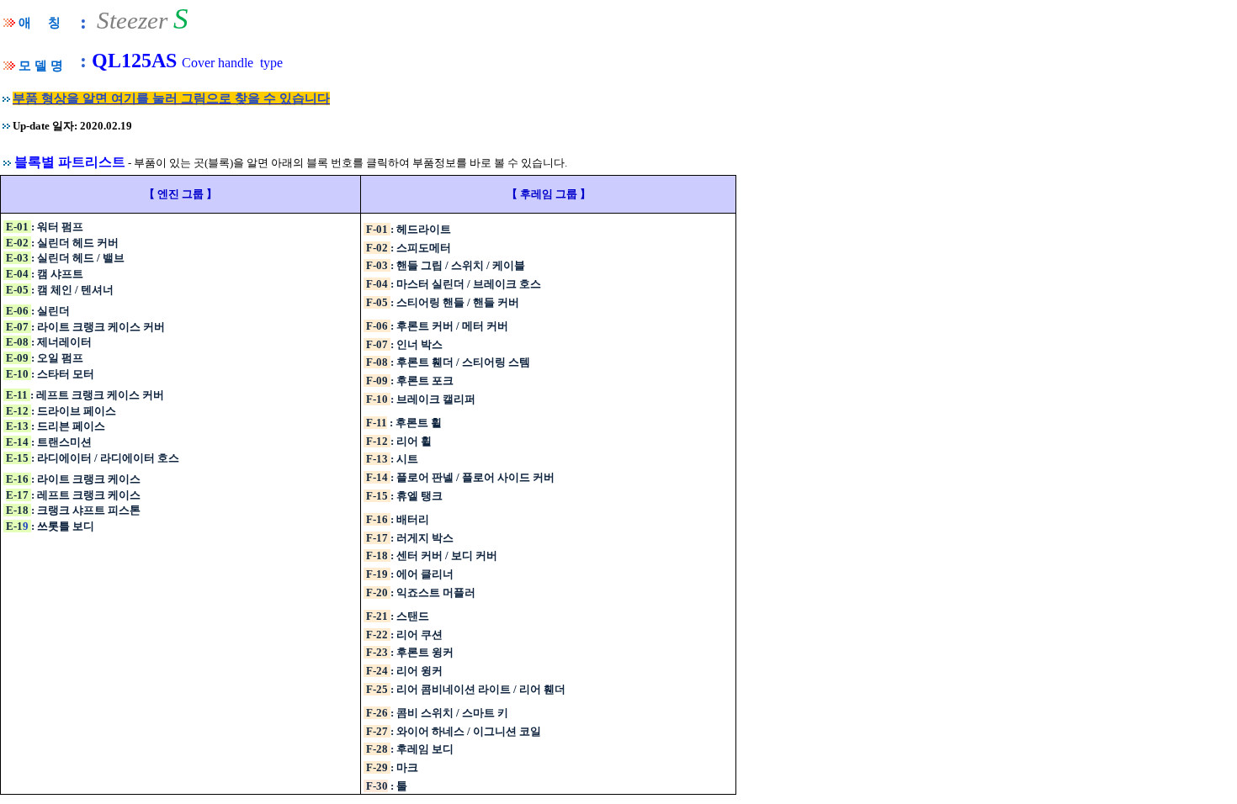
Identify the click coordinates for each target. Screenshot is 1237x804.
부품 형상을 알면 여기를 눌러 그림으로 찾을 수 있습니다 (171, 98)
